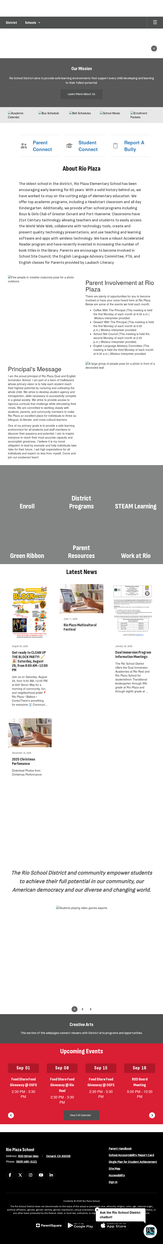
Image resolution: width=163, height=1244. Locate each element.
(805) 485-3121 (26, 1162)
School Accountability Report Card (131, 1155)
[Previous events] (11, 1115)
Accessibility (117, 1175)
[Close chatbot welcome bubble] (97, 1209)
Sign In (113, 1182)
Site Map (114, 1169)
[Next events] (152, 1115)
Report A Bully (134, 145)
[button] (33, 23)
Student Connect (88, 145)
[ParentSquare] (49, 1225)
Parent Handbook (120, 1149)
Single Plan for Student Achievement (133, 1162)
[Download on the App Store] (113, 1225)
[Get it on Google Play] (80, 1225)
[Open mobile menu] (155, 23)
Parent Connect (42, 145)
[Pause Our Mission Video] (154, 49)
